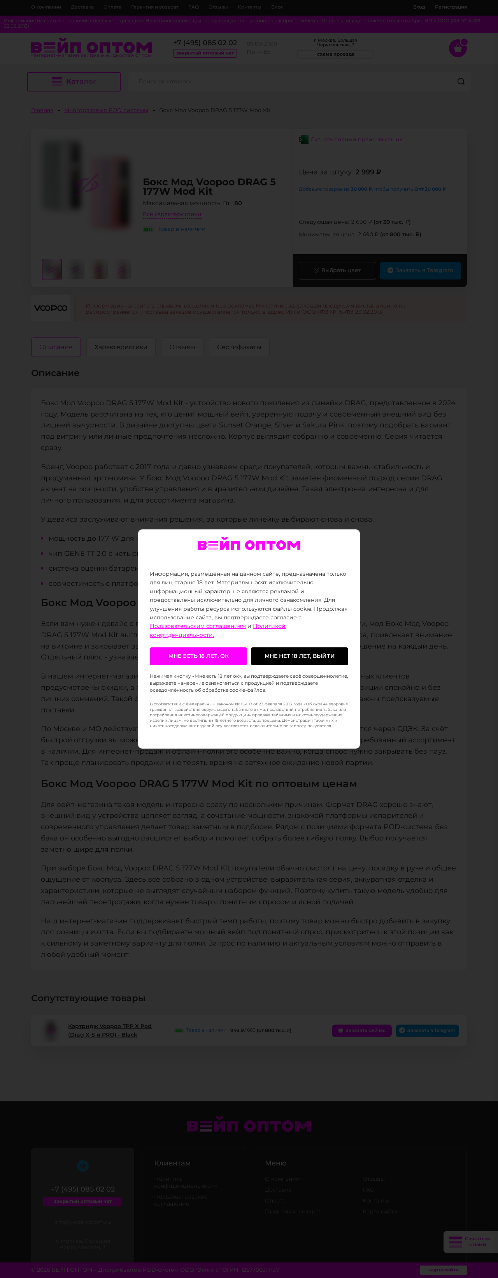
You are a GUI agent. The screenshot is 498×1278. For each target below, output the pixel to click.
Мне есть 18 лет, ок (198, 656)
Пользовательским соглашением (198, 626)
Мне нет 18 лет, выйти (300, 656)
